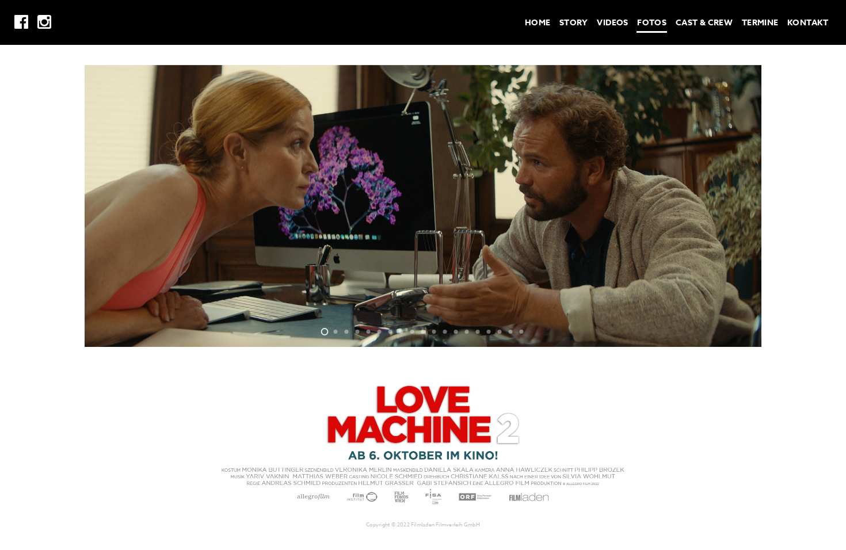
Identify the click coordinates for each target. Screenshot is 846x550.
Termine (760, 23)
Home (538, 23)
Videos (612, 23)
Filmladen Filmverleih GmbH (445, 525)
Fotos (651, 23)
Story (573, 23)
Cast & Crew (704, 23)
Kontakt (807, 23)
